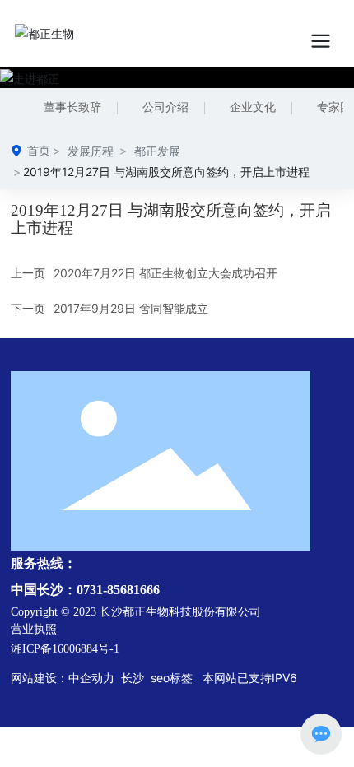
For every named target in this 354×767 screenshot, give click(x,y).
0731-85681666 (118, 590)
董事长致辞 (72, 107)
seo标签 (173, 678)
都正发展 (157, 151)
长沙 (131, 678)
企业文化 (253, 107)
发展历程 (91, 151)
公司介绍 (165, 107)
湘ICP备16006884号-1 (65, 649)
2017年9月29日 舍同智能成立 (131, 308)
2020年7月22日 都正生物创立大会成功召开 (165, 273)
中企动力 (91, 678)
